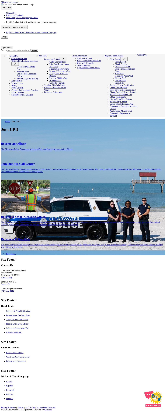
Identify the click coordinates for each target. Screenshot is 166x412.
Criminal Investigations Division (24, 90)
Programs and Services (114, 56)
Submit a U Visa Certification (122, 85)
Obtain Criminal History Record (123, 92)
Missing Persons (83, 65)
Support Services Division (22, 95)
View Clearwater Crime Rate (89, 61)
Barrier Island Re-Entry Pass (121, 104)
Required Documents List (59, 71)
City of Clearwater (13, 332)
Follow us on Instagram (16, 361)
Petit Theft (119, 83)
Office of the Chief (19, 58)
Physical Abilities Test (58, 78)
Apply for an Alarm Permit (121, 111)
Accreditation (16, 81)
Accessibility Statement (45, 407)
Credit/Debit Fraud (122, 66)
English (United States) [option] (31, 32)
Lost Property (120, 80)
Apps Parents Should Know (88, 68)
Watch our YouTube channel (17, 357)
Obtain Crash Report (118, 87)
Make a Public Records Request (123, 90)
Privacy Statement (8, 407)
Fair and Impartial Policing (27, 78)
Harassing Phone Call (124, 76)
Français (9, 394)
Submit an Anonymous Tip (121, 94)
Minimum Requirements (59, 69)
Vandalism (119, 73)
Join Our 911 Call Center (54, 85)
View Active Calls (84, 58)
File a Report (115, 59)
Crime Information (79, 56)
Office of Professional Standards (24, 61)
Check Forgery (121, 64)
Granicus (48, 410)
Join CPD (43, 56)
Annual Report (23, 71)
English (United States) (31, 22)
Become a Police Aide (53, 92)
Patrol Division (17, 92)
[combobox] (14, 27)
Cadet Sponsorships (57, 62)
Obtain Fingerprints (118, 97)
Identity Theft (120, 78)
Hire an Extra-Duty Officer (121, 99)
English (9, 381)
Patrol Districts (17, 88)
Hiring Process (55, 80)
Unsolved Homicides (85, 63)
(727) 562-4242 (7, 291)
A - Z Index (30, 407)
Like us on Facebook (14, 353)
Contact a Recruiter (57, 83)
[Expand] (21, 55)
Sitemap (20, 407)
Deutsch (9, 398)
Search (4, 50)
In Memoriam (17, 83)
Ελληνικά (10, 390)
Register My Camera (118, 101)
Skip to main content (9, 2)
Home (7, 121)
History (14, 85)
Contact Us (142, 55)
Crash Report (120, 62)
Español (9, 386)
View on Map (6, 277)
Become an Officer (52, 59)
